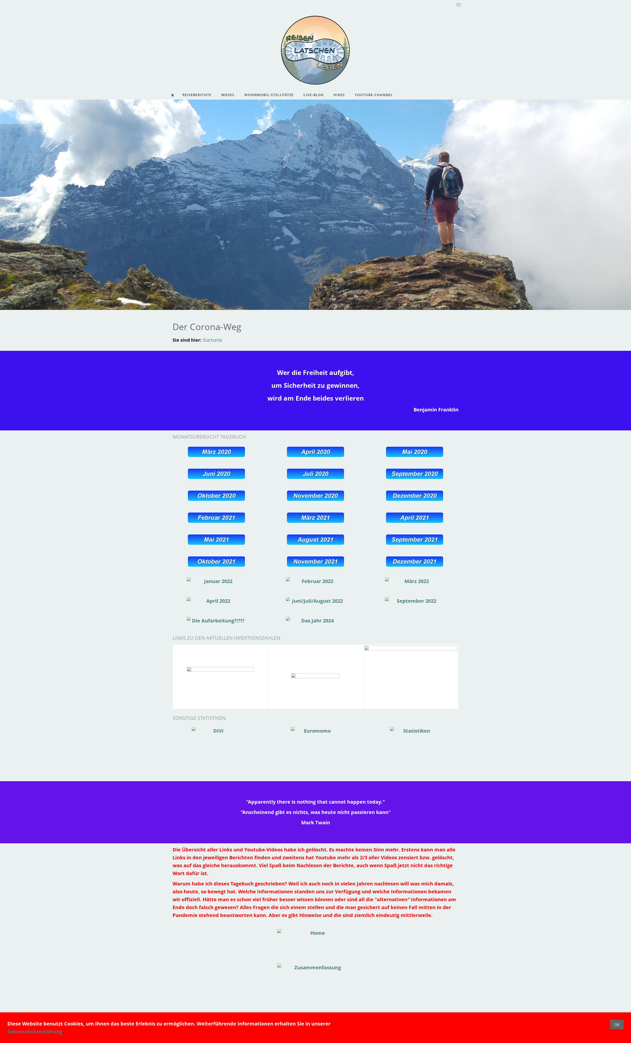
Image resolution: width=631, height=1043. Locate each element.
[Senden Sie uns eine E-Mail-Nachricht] (458, 4)
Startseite (212, 340)
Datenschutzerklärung (34, 1031)
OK (616, 1024)
